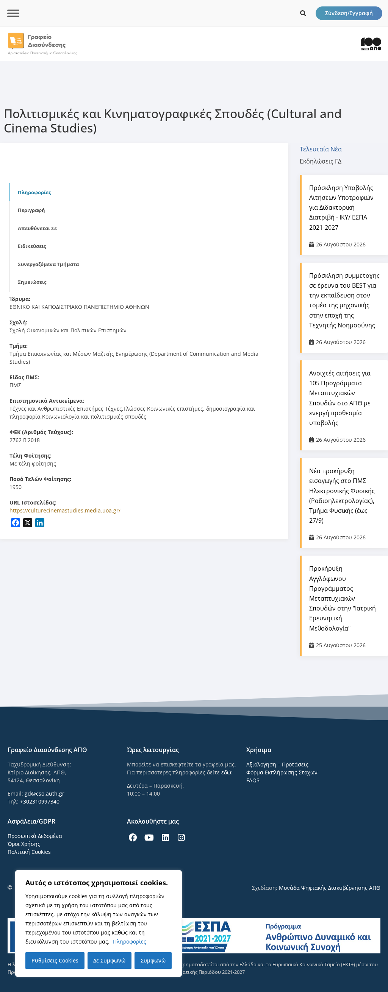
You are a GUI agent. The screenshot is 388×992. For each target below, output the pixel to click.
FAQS (253, 780)
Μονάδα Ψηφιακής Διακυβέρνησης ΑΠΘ (329, 887)
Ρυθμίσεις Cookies (54, 960)
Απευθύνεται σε (37, 228)
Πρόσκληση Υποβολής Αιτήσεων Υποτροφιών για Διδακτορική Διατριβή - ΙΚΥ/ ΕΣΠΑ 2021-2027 (341, 208)
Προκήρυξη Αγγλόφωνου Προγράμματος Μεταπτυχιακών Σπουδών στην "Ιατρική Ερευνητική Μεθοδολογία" (342, 598)
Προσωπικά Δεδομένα (35, 835)
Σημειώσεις (32, 282)
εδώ (226, 772)
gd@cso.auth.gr (44, 793)
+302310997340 (39, 801)
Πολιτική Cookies (29, 851)
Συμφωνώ (153, 960)
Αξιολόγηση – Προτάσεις (277, 764)
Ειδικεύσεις (32, 246)
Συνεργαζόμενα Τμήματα (48, 264)
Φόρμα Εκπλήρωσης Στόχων (282, 772)
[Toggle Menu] (13, 13)
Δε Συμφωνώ (109, 960)
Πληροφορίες (129, 941)
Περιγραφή (31, 210)
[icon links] (303, 13)
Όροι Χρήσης (24, 843)
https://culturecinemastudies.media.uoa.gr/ (64, 510)
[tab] (324, 149)
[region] (98, 923)
